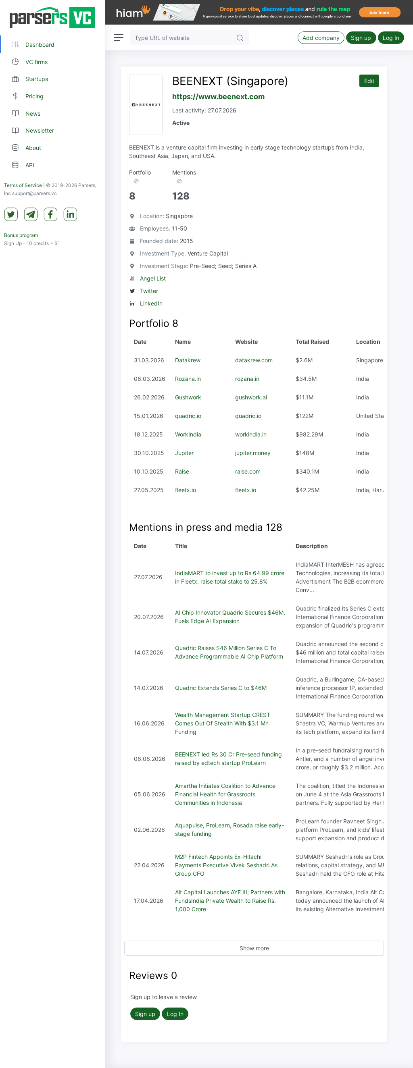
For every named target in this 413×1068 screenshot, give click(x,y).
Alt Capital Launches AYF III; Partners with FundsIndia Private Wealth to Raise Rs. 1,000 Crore (230, 900)
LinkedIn (151, 303)
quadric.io (188, 415)
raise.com (248, 471)
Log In (391, 37)
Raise (182, 471)
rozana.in (247, 378)
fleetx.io (185, 489)
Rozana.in (188, 378)
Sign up (361, 37)
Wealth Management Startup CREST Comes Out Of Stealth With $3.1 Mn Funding (222, 723)
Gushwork (188, 397)
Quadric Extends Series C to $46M (221, 687)
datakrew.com (254, 360)
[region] (52, 534)
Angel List (153, 278)
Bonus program (21, 235)
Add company (321, 37)
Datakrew (187, 360)
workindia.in (251, 434)
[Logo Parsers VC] (52, 17)
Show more (254, 948)
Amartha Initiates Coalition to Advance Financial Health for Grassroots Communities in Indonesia (225, 794)
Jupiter (184, 452)
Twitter (149, 290)
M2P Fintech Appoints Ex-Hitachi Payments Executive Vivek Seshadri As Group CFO (226, 865)
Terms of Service (23, 185)
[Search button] (240, 37)
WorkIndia (188, 434)
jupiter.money (253, 452)
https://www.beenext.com (218, 96)
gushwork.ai (251, 397)
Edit (369, 80)
